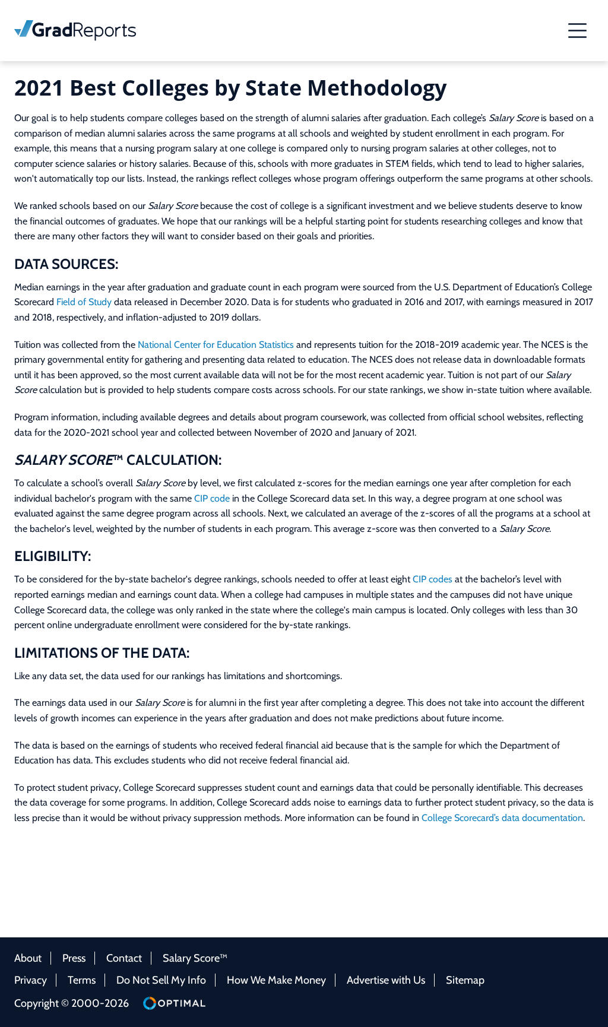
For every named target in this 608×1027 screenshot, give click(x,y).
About (28, 958)
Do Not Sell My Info (161, 980)
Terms (82, 980)
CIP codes (432, 579)
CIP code (212, 498)
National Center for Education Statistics (216, 344)
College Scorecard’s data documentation (502, 817)
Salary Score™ (195, 958)
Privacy (30, 980)
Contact (124, 958)
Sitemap (465, 980)
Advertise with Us (386, 980)
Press (74, 958)
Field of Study (84, 302)
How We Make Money (276, 980)
